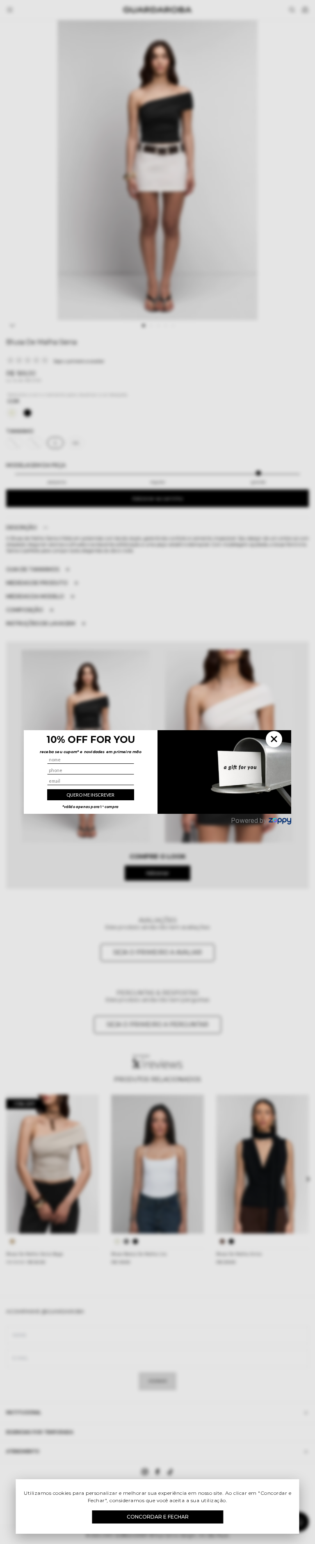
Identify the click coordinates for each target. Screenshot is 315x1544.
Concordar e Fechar (158, 1517)
